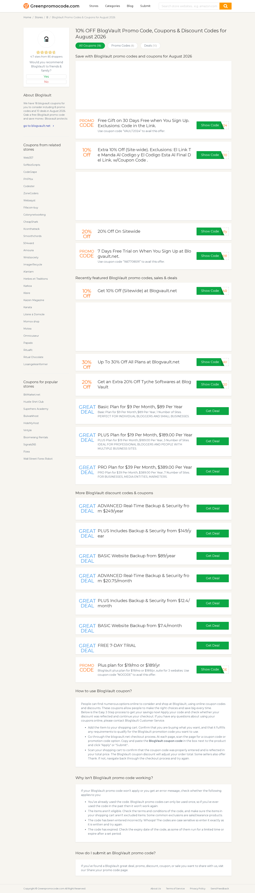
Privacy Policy (197, 888)
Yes (46, 77)
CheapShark (30, 221)
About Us (156, 888)
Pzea (26, 451)
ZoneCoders (30, 193)
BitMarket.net (31, 394)
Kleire (26, 293)
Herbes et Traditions (35, 278)
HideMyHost (31, 423)
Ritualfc (28, 350)
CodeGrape (30, 172)
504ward (28, 243)
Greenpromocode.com (54, 6)
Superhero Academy (35, 408)
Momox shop (31, 321)
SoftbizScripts (31, 164)
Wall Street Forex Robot (38, 458)
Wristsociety (31, 257)
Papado (28, 342)
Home (27, 17)
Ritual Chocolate (33, 357)
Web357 (28, 157)
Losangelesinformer (35, 364)
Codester (29, 186)
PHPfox (28, 179)
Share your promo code (103, 870)
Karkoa (27, 285)
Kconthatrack (31, 229)
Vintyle (27, 430)
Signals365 (29, 444)
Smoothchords (32, 236)
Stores (93, 6)
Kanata (27, 307)
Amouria (28, 250)
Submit (145, 6)
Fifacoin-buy (30, 207)
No (46, 82)
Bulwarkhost (31, 416)
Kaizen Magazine (33, 300)
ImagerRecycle (32, 264)
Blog (130, 6)
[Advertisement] (153, 85)
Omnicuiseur (31, 335)
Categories (112, 6)
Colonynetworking (34, 214)
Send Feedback (220, 888)
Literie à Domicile (34, 314)
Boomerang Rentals (35, 437)
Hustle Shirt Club (33, 401)
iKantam (28, 271)
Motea (27, 328)
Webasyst (29, 200)
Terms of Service (175, 888)
